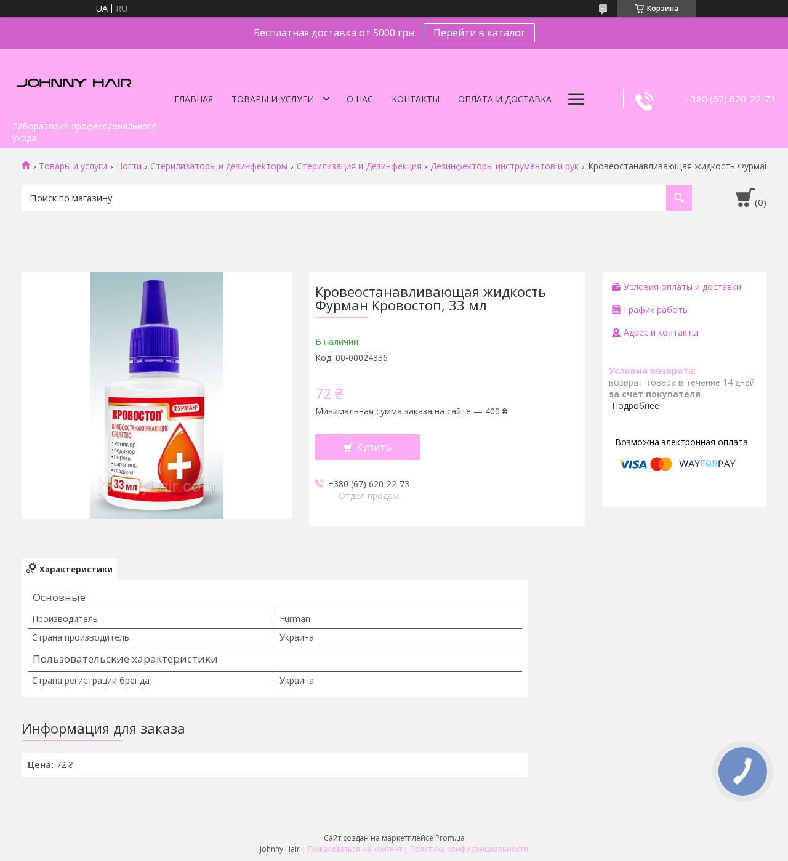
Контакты (416, 99)
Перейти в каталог (479, 32)
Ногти (129, 166)
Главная (193, 99)
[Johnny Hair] (73, 82)
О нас (360, 99)
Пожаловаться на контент (355, 849)
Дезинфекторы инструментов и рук (504, 166)
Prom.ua (450, 838)
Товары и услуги (272, 99)
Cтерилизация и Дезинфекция (359, 166)
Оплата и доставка (505, 99)
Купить (374, 447)
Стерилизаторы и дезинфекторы (218, 166)
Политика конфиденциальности (469, 849)
